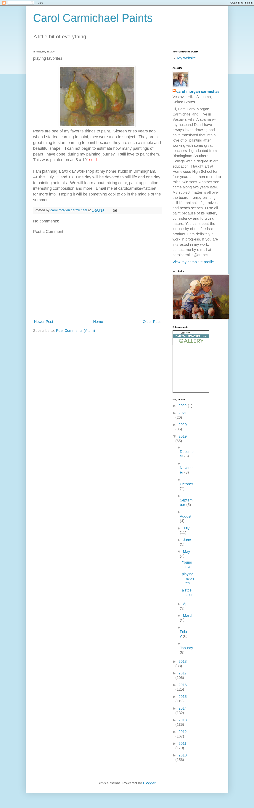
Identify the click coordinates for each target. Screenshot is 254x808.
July (186, 528)
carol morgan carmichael (198, 91)
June (187, 540)
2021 (183, 413)
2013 (183, 720)
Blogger (149, 783)
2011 (182, 743)
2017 (183, 673)
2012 (183, 732)
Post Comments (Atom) (75, 330)
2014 (183, 708)
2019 (183, 436)
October (186, 484)
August (185, 516)
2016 (183, 685)
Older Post (151, 322)
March (188, 615)
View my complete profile (193, 262)
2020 (183, 425)
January (186, 648)
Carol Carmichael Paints (93, 18)
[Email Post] (115, 210)
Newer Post (43, 322)
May (186, 551)
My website (186, 58)
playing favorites (188, 578)
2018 (183, 661)
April (186, 604)
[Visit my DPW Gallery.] (191, 343)
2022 (183, 406)
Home (98, 322)
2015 (183, 697)
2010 (183, 755)
